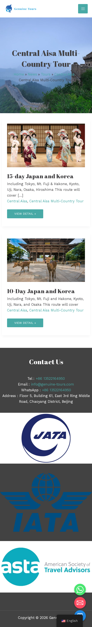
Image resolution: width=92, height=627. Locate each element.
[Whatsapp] (80, 589)
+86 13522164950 (50, 379)
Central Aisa (17, 201)
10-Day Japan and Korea (41, 291)
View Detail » (25, 212)
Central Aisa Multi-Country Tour (56, 201)
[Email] (80, 602)
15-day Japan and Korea (40, 176)
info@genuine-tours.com (52, 384)
